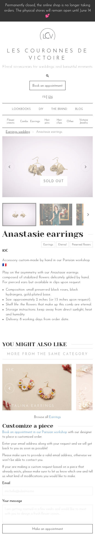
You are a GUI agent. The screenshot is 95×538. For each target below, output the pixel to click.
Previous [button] (9, 388)
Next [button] (85, 388)
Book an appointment (47, 86)
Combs (24, 121)
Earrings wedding (18, 132)
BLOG (79, 109)
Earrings (35, 121)
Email (6, 483)
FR (44, 97)
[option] (36, 387)
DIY (41, 109)
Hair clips (59, 121)
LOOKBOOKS (21, 109)
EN (50, 97)
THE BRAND (59, 109)
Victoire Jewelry (83, 121)
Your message (12, 501)
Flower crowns (10, 121)
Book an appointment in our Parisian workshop (34, 432)
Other (70, 121)
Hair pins (47, 121)
